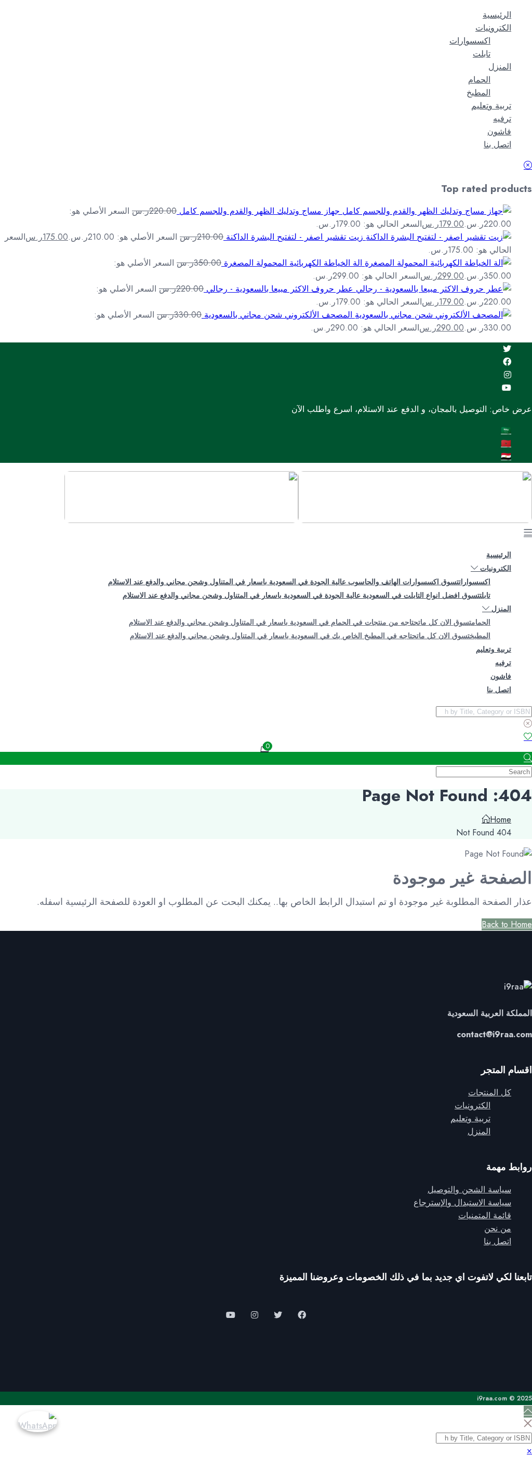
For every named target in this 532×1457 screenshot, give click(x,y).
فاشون (499, 132)
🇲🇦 (506, 443)
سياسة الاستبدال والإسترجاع (462, 1202)
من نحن (497, 1228)
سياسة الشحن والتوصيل (469, 1189)
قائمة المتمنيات (484, 1215)
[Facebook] (507, 362)
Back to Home (507, 924)
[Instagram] (507, 375)
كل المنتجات (489, 1092)
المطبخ (478, 93)
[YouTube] (230, 1315)
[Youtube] (506, 388)
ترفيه (502, 119)
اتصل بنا (497, 144)
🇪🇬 (506, 456)
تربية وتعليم (491, 106)
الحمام (479, 80)
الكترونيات (493, 28)
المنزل (499, 67)
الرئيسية (497, 15)
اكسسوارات (469, 41)
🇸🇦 (506, 430)
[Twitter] (507, 349)
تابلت (481, 54)
